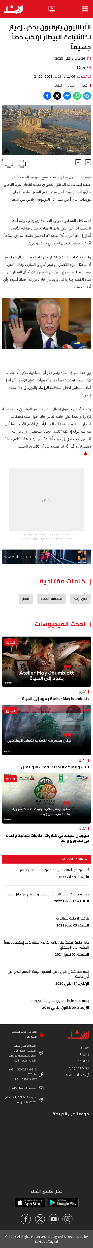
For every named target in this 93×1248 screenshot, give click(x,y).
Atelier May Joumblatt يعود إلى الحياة (55, 698)
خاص (84, 85)
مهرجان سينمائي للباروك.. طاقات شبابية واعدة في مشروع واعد (47, 838)
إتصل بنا (84, 1054)
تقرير (82, 691)
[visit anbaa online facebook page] (26, 1219)
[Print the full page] (21, 163)
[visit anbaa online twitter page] (40, 1219)
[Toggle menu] (85, 9)
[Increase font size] (88, 162)
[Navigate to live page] (52, 9)
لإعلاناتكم (83, 1061)
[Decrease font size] (78, 162)
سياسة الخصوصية (79, 1068)
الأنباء (71, 85)
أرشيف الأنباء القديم (77, 1075)
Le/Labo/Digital (46, 1241)
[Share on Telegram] (87, 96)
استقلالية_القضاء (51, 598)
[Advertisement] (46, 499)
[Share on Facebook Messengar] (67, 96)
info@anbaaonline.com (22, 1088)
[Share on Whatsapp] (77, 96)
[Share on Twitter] (57, 96)
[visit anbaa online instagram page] (67, 1219)
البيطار (26, 598)
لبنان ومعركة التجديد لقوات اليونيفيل (55, 767)
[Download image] (6, 150)
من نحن (84, 1047)
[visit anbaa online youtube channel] (54, 1219)
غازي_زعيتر (80, 598)
